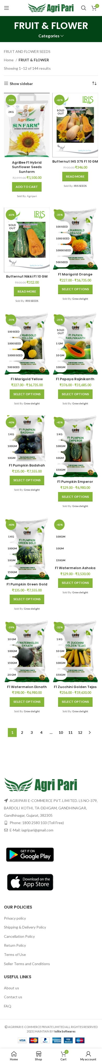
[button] (27, 187)
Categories (48, 36)
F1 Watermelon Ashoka (75, 568)
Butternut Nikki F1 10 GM (27, 276)
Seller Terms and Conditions (27, 963)
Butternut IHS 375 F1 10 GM (75, 161)
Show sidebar (21, 83)
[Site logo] (51, 7)
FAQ (7, 1006)
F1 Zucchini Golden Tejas (75, 687)
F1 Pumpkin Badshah (27, 465)
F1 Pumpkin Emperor (75, 481)
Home (9, 60)
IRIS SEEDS (80, 185)
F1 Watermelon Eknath (27, 687)
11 (70, 732)
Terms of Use (15, 954)
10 (61, 732)
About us (11, 988)
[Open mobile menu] (6, 8)
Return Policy (15, 945)
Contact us (13, 997)
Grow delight (80, 298)
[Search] (83, 8)
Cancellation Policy (19, 936)
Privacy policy (15, 918)
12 (80, 732)
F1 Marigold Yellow (27, 379)
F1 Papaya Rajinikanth (75, 379)
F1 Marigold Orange (75, 274)
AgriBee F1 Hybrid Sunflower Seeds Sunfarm (27, 167)
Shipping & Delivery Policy (25, 927)
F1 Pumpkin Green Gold (27, 584)
